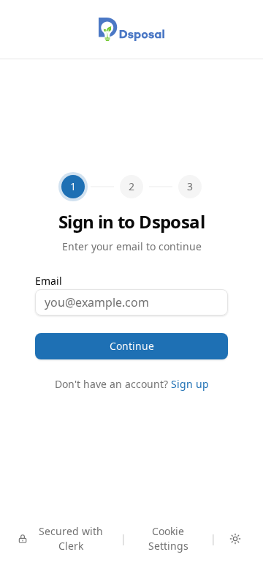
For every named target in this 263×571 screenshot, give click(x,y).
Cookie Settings (168, 538)
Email (48, 281)
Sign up (190, 384)
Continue (132, 346)
